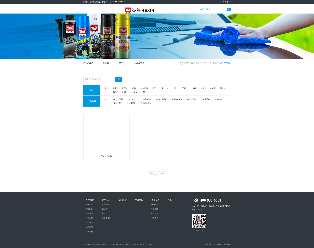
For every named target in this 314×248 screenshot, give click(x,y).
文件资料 (154, 218)
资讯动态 (129, 19)
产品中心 (118, 19)
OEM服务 (155, 209)
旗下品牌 (89, 227)
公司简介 (89, 204)
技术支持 (154, 213)
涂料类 (122, 63)
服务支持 (151, 19)
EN (230, 1)
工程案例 (140, 19)
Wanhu (150, 244)
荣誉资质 (89, 213)
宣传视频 (89, 232)
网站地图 (208, 244)
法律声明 (218, 244)
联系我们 (162, 19)
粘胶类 (106, 63)
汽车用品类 (214, 63)
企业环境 (89, 223)
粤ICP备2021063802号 (130, 244)
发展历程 (89, 218)
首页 (96, 19)
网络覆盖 (154, 204)
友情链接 (227, 244)
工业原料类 (139, 63)
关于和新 (107, 19)
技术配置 (89, 209)
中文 (224, 1)
